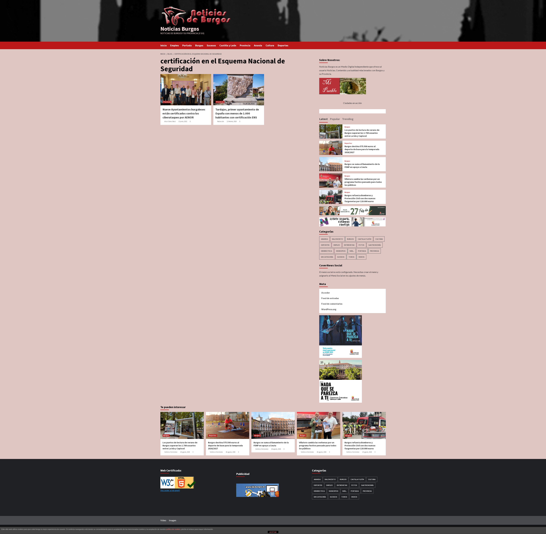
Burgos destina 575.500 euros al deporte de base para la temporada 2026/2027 (362, 149)
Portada (187, 45)
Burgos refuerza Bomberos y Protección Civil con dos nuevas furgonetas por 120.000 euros (360, 198)
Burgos (199, 45)
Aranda (258, 45)
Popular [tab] (335, 119)
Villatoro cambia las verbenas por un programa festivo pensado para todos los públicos (363, 182)
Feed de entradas (330, 298)
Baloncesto (337, 239)
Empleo (174, 45)
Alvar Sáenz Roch (170, 121)
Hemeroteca (326, 251)
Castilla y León (227, 45)
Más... (352, 251)
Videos (361, 257)
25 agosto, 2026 (367, 452)
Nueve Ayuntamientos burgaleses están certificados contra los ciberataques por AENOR (184, 113)
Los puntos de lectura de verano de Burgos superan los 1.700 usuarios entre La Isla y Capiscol (362, 133)
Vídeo (163, 520)
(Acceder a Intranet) (170, 490)
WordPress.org (328, 309)
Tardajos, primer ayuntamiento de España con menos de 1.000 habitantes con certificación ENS (237, 113)
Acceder (325, 292)
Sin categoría (327, 257)
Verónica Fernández (170, 452)
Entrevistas (349, 245)
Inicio (163, 45)
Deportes (283, 45)
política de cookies (173, 529)
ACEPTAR (273, 532)
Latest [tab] (323, 119)
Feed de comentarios (331, 303)
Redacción (220, 121)
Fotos (361, 245)
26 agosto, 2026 (185, 452)
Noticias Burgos (179, 28)
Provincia (245, 45)
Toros (351, 257)
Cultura (270, 45)
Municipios (341, 251)
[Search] (384, 45)
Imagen (172, 520)
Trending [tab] (347, 119)
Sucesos (211, 45)
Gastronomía (374, 245)
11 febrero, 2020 (232, 121)
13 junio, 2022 (182, 121)
